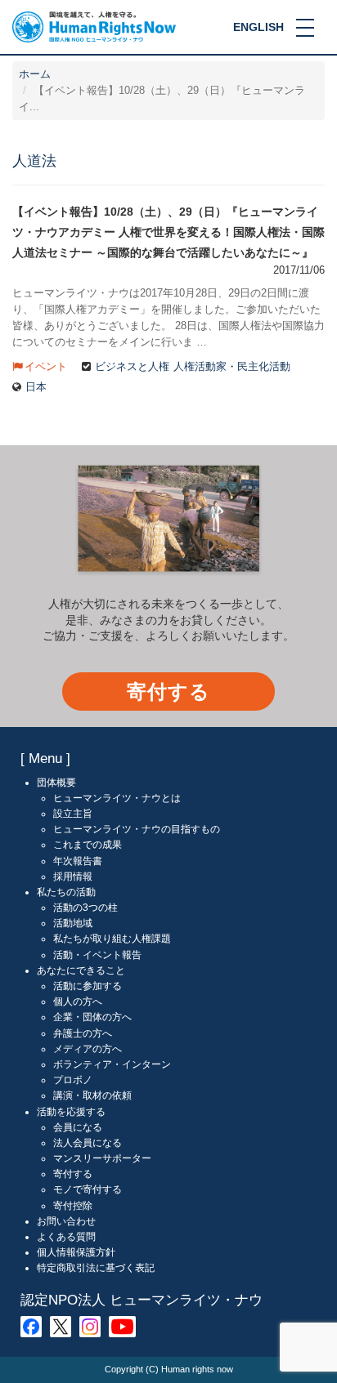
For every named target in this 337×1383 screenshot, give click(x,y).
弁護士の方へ (82, 1033)
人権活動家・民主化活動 (231, 367)
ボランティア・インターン (112, 1064)
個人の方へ (77, 1001)
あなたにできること (81, 970)
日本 (36, 387)
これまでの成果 (87, 844)
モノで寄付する (87, 1189)
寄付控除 (72, 1205)
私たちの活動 (66, 892)
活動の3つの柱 (85, 907)
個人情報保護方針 (76, 1252)
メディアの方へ (87, 1049)
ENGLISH (258, 26)
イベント (46, 367)
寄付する (169, 691)
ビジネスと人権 (132, 367)
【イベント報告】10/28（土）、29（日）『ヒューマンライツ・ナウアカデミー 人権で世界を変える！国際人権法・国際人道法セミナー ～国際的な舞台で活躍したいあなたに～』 (168, 231)
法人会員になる (87, 1143)
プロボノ (72, 1080)
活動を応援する (71, 1112)
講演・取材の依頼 (92, 1095)
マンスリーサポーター (102, 1158)
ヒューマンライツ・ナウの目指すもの (136, 829)
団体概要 (56, 782)
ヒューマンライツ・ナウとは (117, 798)
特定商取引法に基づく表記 (96, 1268)
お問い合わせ (66, 1221)
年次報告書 (77, 861)
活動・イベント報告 (97, 955)
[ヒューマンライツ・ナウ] (94, 26)
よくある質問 (66, 1236)
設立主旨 (72, 813)
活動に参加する (87, 986)
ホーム (35, 74)
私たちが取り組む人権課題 (112, 938)
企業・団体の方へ (92, 1017)
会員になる (77, 1127)
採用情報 (72, 876)
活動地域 (72, 923)
